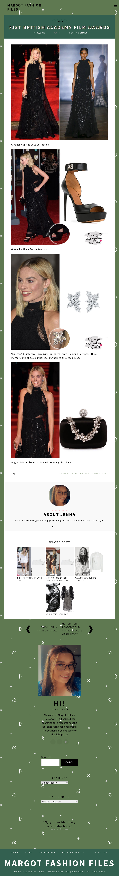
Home (15, 853)
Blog (29, 853)
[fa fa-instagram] (57, 526)
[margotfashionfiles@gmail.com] (59, 741)
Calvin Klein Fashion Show (47, 629)
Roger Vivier (18, 462)
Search (46, 757)
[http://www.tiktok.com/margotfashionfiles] (66, 741)
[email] (62, 526)
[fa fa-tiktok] (53, 526)
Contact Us (99, 853)
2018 (60, 22)
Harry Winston (44, 354)
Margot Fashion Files (24, 7)
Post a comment (79, 33)
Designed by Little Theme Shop (88, 872)
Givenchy (16, 144)
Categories (47, 853)
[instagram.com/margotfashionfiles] (53, 741)
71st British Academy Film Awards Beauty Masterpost (72, 629)
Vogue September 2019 (57, 614)
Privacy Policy (73, 853)
